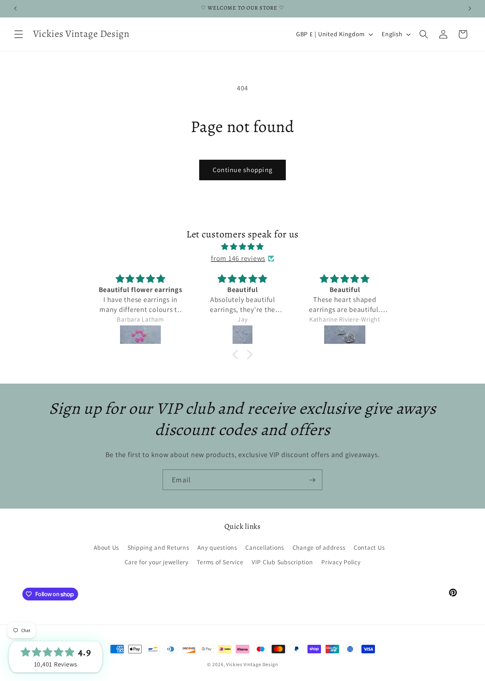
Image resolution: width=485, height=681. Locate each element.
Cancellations (264, 547)
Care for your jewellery (157, 562)
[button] (18, 34)
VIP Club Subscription (282, 562)
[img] (242, 247)
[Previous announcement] (15, 8)
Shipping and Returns (158, 547)
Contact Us (369, 547)
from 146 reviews (238, 258)
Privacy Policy (341, 562)
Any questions (217, 547)
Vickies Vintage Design (252, 664)
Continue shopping (242, 169)
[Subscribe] (312, 479)
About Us (106, 547)
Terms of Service (220, 562)
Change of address (319, 547)
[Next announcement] (470, 8)
